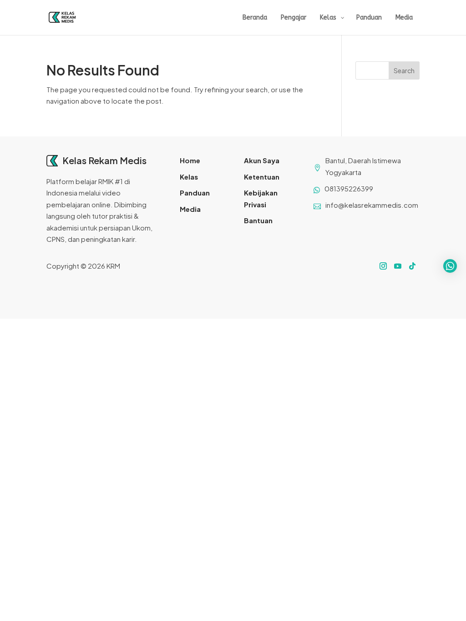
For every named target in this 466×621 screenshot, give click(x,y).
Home (190, 160)
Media (190, 209)
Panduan (195, 192)
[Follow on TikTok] (412, 266)
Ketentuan (261, 176)
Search (404, 70)
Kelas (189, 176)
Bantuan (258, 220)
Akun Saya (261, 160)
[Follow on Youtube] (397, 266)
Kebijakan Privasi (261, 198)
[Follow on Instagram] (383, 266)
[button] (450, 266)
